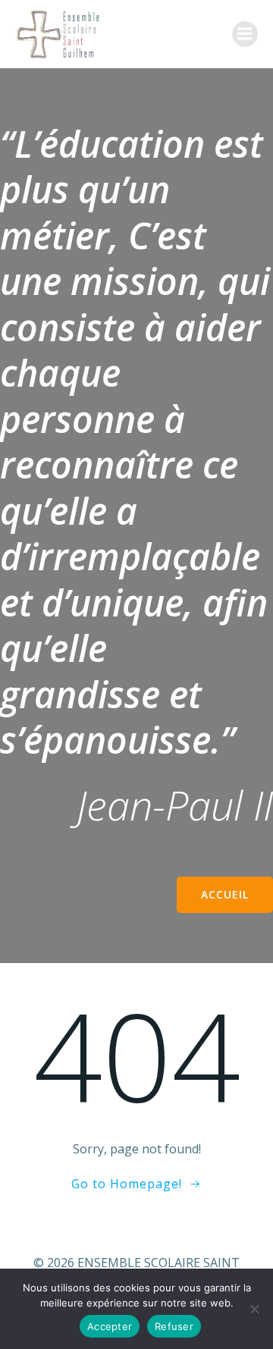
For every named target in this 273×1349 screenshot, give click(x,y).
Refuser (174, 1326)
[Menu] (245, 34)
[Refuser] (254, 1308)
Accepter (109, 1326)
